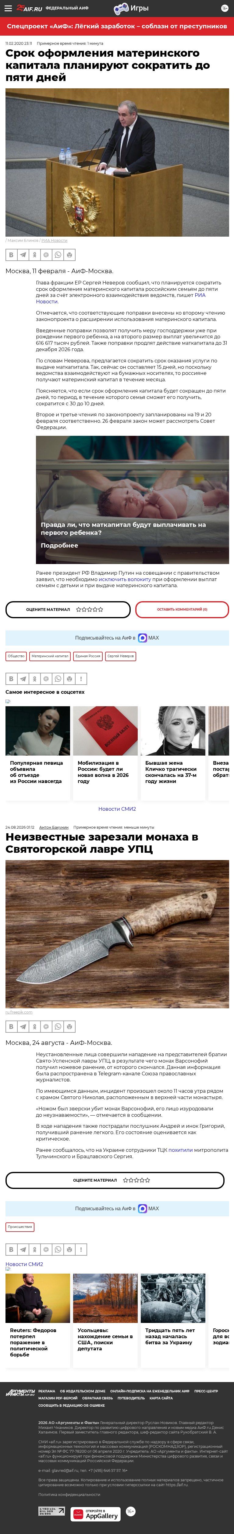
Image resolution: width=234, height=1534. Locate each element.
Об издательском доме (82, 1391)
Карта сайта (161, 1398)
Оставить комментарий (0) (182, 610)
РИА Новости (54, 240)
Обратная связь (97, 1398)
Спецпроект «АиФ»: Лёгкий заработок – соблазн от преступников (117, 26)
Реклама (46, 1391)
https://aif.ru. (177, 1485)
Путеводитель (131, 1398)
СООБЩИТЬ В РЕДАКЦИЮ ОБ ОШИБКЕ (71, 1406)
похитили (181, 1150)
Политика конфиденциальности (69, 1494)
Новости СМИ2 (117, 809)
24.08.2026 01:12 (19, 827)
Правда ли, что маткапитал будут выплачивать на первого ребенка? (123, 528)
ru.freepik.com (19, 1012)
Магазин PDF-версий (57, 1398)
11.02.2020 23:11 (18, 43)
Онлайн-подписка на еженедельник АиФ (150, 1391)
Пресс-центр (206, 1391)
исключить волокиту (125, 579)
